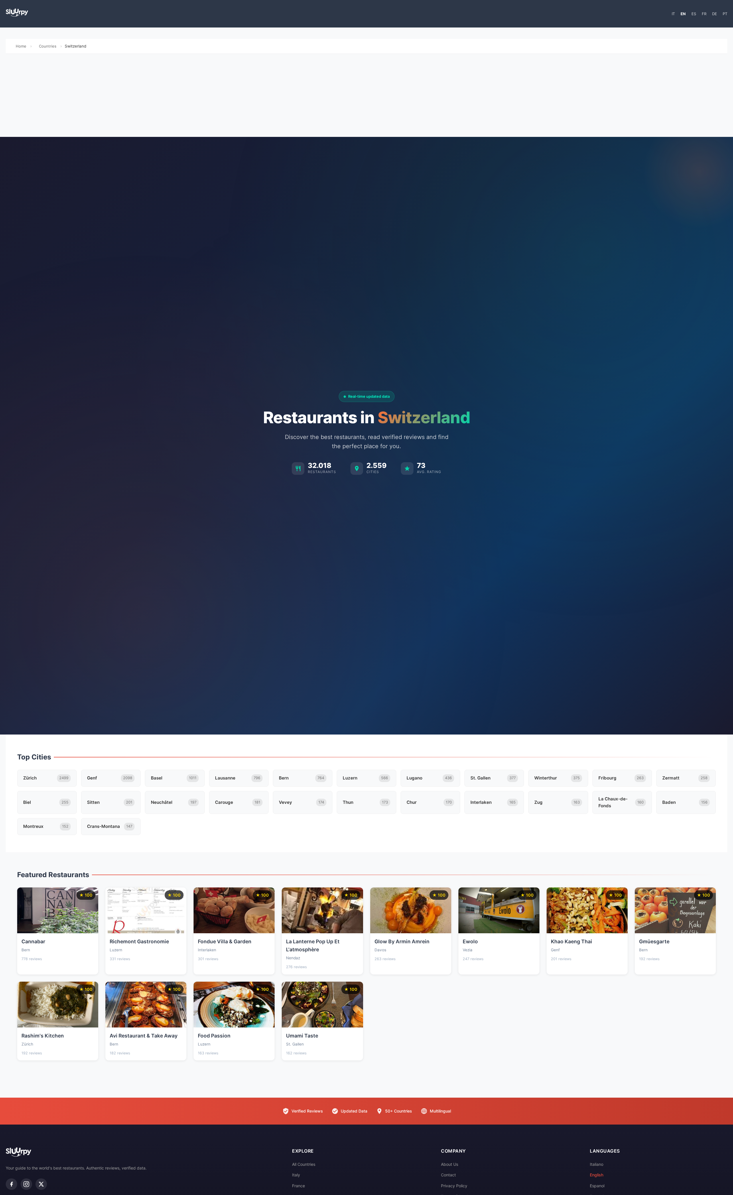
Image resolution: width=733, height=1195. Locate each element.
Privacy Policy (454, 1185)
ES (693, 13)
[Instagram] (26, 1184)
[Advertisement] (366, 97)
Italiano (596, 1164)
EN (683, 13)
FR (704, 13)
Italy (296, 1174)
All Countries (303, 1164)
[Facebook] (11, 1184)
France (298, 1185)
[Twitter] (41, 1184)
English (596, 1174)
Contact (448, 1174)
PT (725, 13)
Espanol (597, 1185)
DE (714, 13)
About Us (449, 1164)
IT (673, 13)
